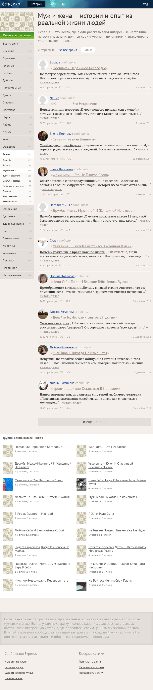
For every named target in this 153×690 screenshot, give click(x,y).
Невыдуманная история (59, 109)
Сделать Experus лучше (19, 672)
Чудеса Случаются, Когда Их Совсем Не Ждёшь (42, 549)
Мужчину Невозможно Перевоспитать (41, 580)
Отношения (17, 209)
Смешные (17, 51)
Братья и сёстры (17, 180)
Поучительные (17, 88)
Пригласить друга (90, 661)
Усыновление (17, 201)
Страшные (17, 58)
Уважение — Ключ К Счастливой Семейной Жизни (92, 246)
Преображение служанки (60, 287)
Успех (17, 139)
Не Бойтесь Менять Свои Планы (110, 580)
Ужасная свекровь (54, 323)
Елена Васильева (61, 169)
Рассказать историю (91, 667)
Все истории (17, 43)
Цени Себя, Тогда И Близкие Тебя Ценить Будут (89, 281)
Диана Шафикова (62, 383)
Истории (36, 4)
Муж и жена (17, 170)
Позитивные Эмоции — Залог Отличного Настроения (116, 565)
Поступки (17, 260)
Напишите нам (14, 678)
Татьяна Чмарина (62, 312)
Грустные (17, 65)
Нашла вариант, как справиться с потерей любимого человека (90, 394)
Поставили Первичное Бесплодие (79, 68)
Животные (17, 246)
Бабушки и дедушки (17, 185)
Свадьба (17, 160)
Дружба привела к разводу (61, 216)
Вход (144, 4)
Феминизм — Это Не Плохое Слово (80, 174)
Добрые (17, 80)
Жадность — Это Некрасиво (74, 103)
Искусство (17, 110)
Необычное (17, 268)
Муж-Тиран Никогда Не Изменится (80, 353)
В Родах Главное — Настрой (34, 514)
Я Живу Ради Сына (101, 514)
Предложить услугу (91, 672)
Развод (17, 165)
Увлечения (17, 253)
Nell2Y (54, 98)
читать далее (49, 82)
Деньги (17, 132)
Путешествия (17, 238)
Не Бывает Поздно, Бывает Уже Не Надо (116, 530)
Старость (17, 102)
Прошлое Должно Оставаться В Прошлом (85, 388)
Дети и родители (17, 175)
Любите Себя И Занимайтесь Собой (39, 530)
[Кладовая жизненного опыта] (11, 4)
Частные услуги (14, 667)
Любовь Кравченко (63, 347)
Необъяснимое (17, 275)
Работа (17, 124)
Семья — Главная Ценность (74, 139)
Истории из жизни (16, 661)
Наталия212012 (61, 205)
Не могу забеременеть (58, 74)
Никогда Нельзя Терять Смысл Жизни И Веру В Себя (42, 565)
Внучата (17, 191)
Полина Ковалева (62, 276)
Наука (17, 117)
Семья (17, 154)
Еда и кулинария (17, 223)
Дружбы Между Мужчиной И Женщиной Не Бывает (93, 210)
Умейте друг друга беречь (60, 145)
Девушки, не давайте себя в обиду (67, 359)
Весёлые (17, 73)
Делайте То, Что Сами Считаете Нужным (84, 317)
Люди (52, 4)
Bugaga (55, 62)
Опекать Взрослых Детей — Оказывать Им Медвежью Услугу (117, 549)
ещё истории (95, 422)
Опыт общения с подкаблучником (68, 181)
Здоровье (17, 216)
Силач (54, 240)
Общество (17, 146)
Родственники (17, 196)
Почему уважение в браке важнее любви (72, 252)
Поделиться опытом (17, 35)
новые (87, 50)
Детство (17, 95)
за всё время (68, 50)
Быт (17, 231)
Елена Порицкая (61, 133)
